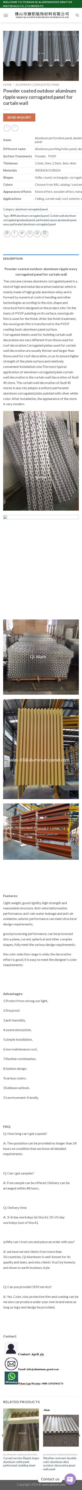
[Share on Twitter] (22, 233)
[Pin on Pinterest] (37, 233)
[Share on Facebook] (14, 233)
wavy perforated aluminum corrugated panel (29, 224)
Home (7, 84)
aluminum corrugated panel (38, 84)
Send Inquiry (19, 117)
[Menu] (5, 15)
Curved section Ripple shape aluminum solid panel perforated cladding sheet (21, 1461)
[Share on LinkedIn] (44, 233)
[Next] (79, 1443)
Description (12, 258)
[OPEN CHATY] (70, 1479)
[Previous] (3, 1443)
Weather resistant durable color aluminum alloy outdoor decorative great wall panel (59, 1463)
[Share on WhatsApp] (7, 233)
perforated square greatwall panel (56, 220)
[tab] (41, 258)
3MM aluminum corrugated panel (29, 215)
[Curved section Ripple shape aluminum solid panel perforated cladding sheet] (21, 1430)
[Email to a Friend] (29, 233)
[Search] (77, 15)
